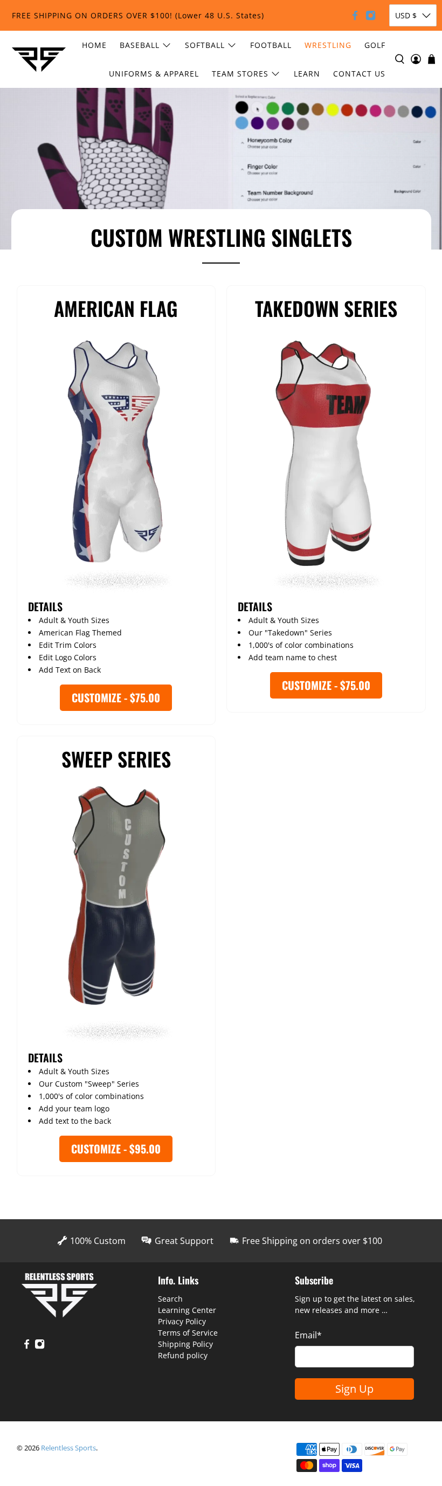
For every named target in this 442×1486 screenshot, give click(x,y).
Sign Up (354, 1388)
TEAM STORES (240, 73)
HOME (94, 45)
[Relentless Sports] (39, 59)
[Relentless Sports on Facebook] (355, 15)
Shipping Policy (185, 1344)
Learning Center (187, 1310)
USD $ (406, 15)
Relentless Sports (68, 1448)
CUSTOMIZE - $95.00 (116, 1149)
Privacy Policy (182, 1321)
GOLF (374, 45)
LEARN (307, 73)
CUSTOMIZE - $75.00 (116, 697)
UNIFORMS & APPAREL (154, 73)
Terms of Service (188, 1333)
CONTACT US (359, 73)
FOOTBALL (271, 45)
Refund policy (183, 1355)
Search (170, 1299)
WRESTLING (328, 45)
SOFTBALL (205, 45)
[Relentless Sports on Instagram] (370, 15)
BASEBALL (140, 45)
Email (308, 1335)
